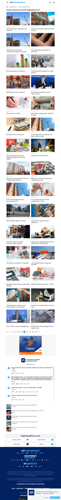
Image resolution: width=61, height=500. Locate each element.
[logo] (28, 2)
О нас (13, 488)
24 (35, 331)
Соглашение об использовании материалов (30, 484)
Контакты (19, 488)
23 (33, 331)
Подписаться (55, 497)
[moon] (50, 2)
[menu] (7, 2)
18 (18, 331)
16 (13, 331)
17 (16, 331)
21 (27, 331)
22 (30, 331)
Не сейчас (46, 497)
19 (21, 331)
